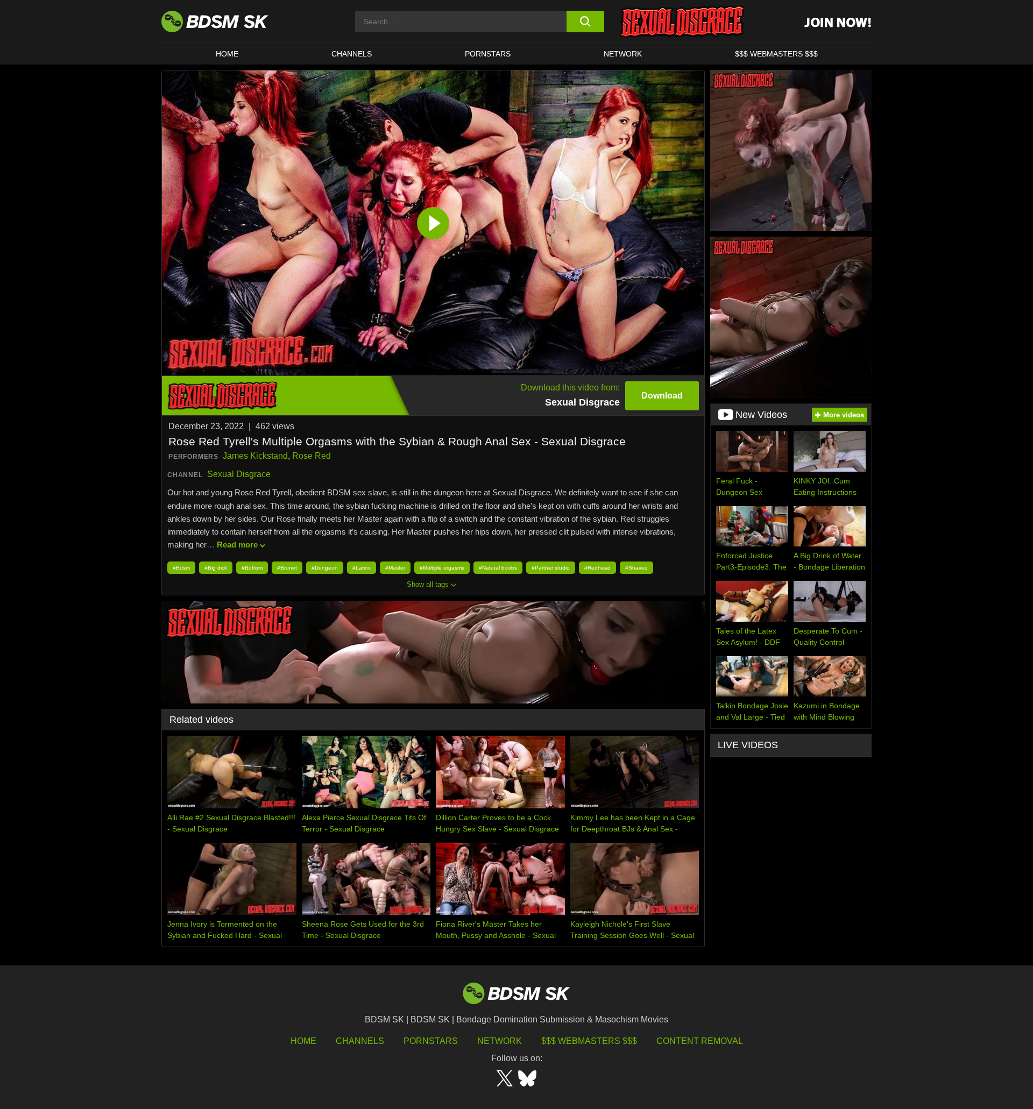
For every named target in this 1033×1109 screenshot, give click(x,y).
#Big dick (215, 568)
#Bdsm (181, 568)
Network (623, 53)
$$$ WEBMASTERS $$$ (776, 53)
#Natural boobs (498, 568)
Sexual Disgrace (239, 474)
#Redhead (597, 568)
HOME (227, 53)
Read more (237, 544)
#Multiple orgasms (442, 568)
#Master (395, 568)
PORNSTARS (488, 53)
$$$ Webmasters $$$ (589, 1041)
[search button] (585, 21)
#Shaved (636, 568)
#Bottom (252, 568)
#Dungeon (325, 568)
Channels (360, 1041)
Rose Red (311, 455)
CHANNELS (351, 53)
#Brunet (287, 568)
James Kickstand (255, 455)
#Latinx (361, 568)
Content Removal (699, 1041)
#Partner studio (551, 568)
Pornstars (431, 1041)
